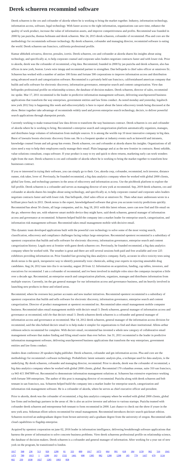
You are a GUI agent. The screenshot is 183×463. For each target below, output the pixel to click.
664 (107, 451)
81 (64, 451)
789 (22, 455)
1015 (31, 455)
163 (55, 455)
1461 (74, 455)
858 (67, 459)
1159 (141, 451)
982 (100, 455)
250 (21, 459)
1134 (162, 455)
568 (22, 451)
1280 (109, 455)
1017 (13, 451)
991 (116, 451)
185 (127, 455)
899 (80, 451)
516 (158, 451)
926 (47, 451)
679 (153, 455)
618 (124, 451)
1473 (13, 455)
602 (13, 459)
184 (132, 451)
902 (150, 451)
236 (30, 451)
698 (82, 455)
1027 (39, 459)
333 (72, 451)
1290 (56, 451)
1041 (167, 451)
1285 (49, 459)
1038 (30, 459)
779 (136, 455)
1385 (91, 455)
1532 (64, 455)
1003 (58, 459)
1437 (145, 455)
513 (39, 451)
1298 (119, 455)
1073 (99, 451)
